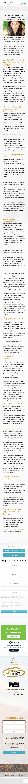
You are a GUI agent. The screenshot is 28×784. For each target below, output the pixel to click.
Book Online (14, 555)
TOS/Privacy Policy (19, 775)
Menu (24, 3)
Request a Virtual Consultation (14, 550)
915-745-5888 (15, 693)
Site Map (12, 775)
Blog (9, 536)
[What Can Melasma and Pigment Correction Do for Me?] (14, 35)
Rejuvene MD (8, 3)
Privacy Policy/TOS (20, 599)
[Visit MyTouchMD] (14, 547)
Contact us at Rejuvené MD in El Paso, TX (13, 530)
